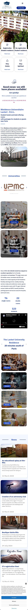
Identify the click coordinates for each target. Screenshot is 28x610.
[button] (26, 583)
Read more (14, 222)
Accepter (14, 597)
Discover (7, 367)
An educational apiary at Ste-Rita (13, 461)
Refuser (14, 601)
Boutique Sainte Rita (10, 532)
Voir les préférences (14, 605)
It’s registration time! (10, 566)
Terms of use (14, 608)
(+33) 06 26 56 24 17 (8, 100)
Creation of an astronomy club (14, 496)
